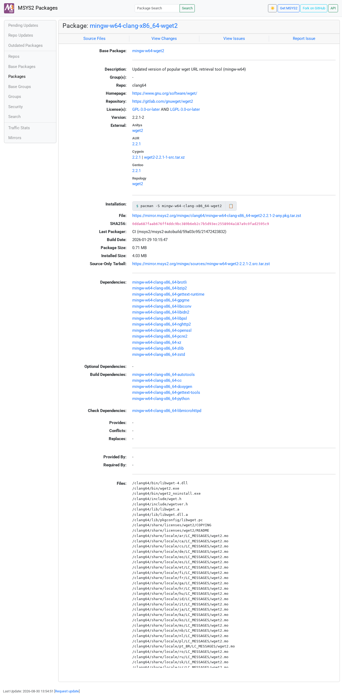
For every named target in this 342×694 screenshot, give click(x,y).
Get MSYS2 (288, 8)
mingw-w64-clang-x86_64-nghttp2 (161, 324)
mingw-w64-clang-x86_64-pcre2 (159, 336)
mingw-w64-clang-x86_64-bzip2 (159, 288)
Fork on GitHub (314, 8)
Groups (14, 96)
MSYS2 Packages (37, 8)
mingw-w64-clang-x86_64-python (160, 398)
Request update (67, 691)
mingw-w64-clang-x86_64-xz (156, 342)
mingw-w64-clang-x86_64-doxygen (162, 386)
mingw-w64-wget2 (148, 50)
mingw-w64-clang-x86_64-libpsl (159, 318)
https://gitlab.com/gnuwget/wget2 (162, 101)
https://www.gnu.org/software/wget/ (164, 93)
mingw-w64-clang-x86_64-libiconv (161, 306)
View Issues (234, 38)
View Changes (164, 38)
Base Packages (22, 66)
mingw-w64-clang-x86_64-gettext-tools (166, 392)
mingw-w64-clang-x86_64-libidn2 (160, 312)
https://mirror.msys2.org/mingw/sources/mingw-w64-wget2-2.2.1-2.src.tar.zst (201, 263)
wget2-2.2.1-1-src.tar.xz (164, 157)
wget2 (137, 130)
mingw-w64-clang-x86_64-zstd (158, 354)
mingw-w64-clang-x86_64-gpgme (160, 300)
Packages (17, 76)
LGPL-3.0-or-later (185, 109)
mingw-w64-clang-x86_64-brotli (159, 282)
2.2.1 (136, 144)
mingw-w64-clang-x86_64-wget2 (134, 25)
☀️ (272, 8)
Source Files (94, 38)
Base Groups (19, 86)
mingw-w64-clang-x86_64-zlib (158, 348)
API (333, 8)
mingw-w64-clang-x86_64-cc (157, 380)
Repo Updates (20, 35)
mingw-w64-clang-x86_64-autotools (163, 374)
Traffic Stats (19, 127)
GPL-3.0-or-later (146, 109)
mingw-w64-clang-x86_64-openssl (162, 330)
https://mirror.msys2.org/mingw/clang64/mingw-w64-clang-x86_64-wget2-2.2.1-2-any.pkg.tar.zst (216, 215)
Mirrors (14, 137)
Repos (14, 56)
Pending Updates (23, 25)
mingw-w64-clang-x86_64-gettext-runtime (168, 294)
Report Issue (304, 38)
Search (187, 8)
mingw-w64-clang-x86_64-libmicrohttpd (166, 410)
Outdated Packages (25, 45)
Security (15, 106)
